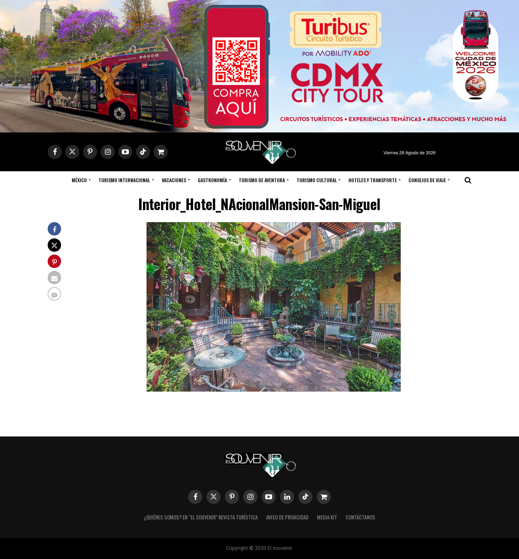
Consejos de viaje (427, 180)
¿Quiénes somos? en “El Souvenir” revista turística (201, 517)
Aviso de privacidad (287, 517)
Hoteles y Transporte (372, 180)
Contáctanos (360, 517)
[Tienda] (324, 497)
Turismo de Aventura (262, 180)
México (79, 180)
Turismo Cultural (317, 180)
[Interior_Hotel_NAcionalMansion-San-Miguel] (274, 389)
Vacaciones (174, 180)
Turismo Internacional (124, 180)
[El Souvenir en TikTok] (305, 497)
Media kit (327, 517)
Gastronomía (212, 180)
